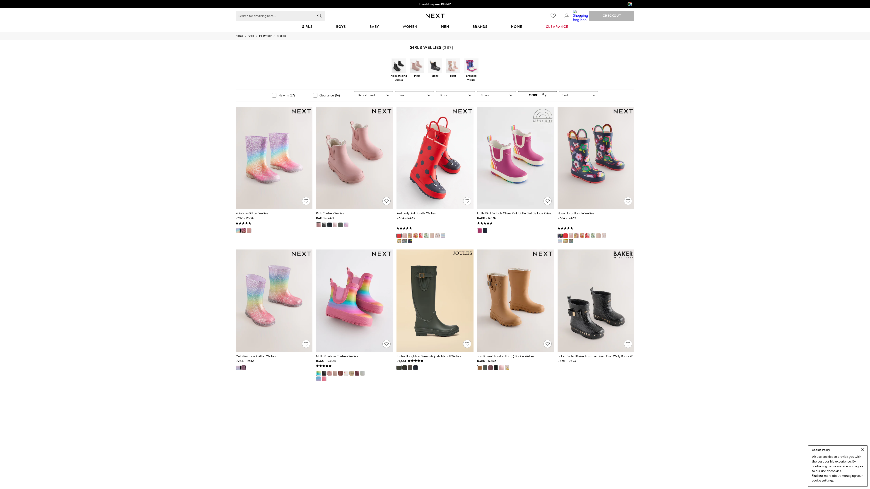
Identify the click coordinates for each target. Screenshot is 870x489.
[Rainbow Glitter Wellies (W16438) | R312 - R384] (274, 158)
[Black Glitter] (324, 225)
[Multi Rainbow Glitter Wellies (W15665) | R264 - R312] (274, 300)
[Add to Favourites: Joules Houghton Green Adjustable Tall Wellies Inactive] (467, 344)
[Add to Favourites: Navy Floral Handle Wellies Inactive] (628, 201)
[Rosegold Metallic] (249, 230)
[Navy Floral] (410, 241)
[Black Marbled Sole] (329, 225)
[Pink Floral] (335, 225)
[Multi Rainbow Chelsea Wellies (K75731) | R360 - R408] (354, 300)
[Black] (435, 66)
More (533, 95)
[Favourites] (553, 16)
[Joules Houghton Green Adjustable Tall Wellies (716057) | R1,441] (434, 300)
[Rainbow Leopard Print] (243, 230)
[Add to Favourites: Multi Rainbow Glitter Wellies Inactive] (306, 344)
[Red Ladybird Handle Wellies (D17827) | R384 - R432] (434, 158)
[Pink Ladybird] (404, 235)
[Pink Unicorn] (437, 235)
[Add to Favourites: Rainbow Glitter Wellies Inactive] (306, 201)
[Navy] (485, 230)
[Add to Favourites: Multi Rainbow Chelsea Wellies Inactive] (386, 344)
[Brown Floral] (340, 373)
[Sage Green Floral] (351, 373)
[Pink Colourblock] (324, 378)
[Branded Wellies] (471, 66)
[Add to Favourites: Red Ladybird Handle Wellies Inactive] (467, 201)
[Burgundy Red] (357, 373)
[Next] (453, 66)
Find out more (821, 476)
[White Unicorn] (362, 373)
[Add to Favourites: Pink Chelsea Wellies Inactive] (386, 201)
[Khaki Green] (340, 225)
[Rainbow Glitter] (238, 230)
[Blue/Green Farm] (426, 235)
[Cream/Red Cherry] (346, 373)
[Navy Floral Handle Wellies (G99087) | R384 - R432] (596, 158)
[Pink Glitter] (329, 373)
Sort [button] (565, 95)
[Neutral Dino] (410, 235)
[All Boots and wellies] (399, 66)
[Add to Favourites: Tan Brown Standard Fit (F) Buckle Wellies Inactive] (547, 344)
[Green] (399, 367)
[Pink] (417, 66)
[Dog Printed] (507, 367)
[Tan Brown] (479, 367)
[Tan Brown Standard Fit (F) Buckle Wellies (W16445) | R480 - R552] (515, 300)
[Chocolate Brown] (410, 367)
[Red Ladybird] (399, 235)
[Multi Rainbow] (415, 235)
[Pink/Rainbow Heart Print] (346, 225)
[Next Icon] (435, 16)
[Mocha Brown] (335, 373)
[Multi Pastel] (318, 378)
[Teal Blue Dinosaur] (404, 241)
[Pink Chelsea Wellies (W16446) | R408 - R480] (354, 158)
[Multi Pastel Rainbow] (443, 235)
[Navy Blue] (415, 367)
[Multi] (399, 241)
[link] (567, 16)
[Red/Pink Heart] (421, 235)
